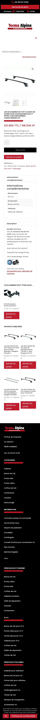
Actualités (8, 532)
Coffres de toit (10, 488)
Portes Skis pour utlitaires (14, 680)
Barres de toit (30, 166)
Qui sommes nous (11, 523)
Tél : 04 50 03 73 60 (12, 453)
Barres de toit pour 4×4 (14, 626)
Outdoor (7, 498)
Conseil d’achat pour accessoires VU (19, 542)
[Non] (38, 713)
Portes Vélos (9, 483)
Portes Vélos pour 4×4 (13, 631)
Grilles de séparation (12, 650)
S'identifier (20, 11)
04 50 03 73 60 (21, 2)
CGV (6, 558)
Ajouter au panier (14, 157)
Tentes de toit (10, 655)
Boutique (7, 11)
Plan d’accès (9, 547)
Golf (5, 169)
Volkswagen (16, 169)
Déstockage (9, 502)
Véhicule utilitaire (15, 212)
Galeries (7, 468)
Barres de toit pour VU (13, 675)
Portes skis (8, 478)
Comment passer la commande (17, 518)
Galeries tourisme (11, 596)
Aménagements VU (12, 690)
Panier (32, 11)
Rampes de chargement (14, 700)
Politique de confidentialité (23, 716)
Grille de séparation (12, 601)
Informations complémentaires (14, 178)
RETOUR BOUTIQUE (29, 57)
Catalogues (9, 537)
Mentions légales (11, 552)
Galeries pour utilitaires (13, 671)
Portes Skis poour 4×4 (13, 636)
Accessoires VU (10, 704)
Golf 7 (10, 169)
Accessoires (9, 493)
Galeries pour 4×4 (11, 640)
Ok (6, 716)
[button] (32, 69)
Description (12, 223)
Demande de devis (20, 7)
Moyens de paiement (13, 528)
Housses (7, 606)
